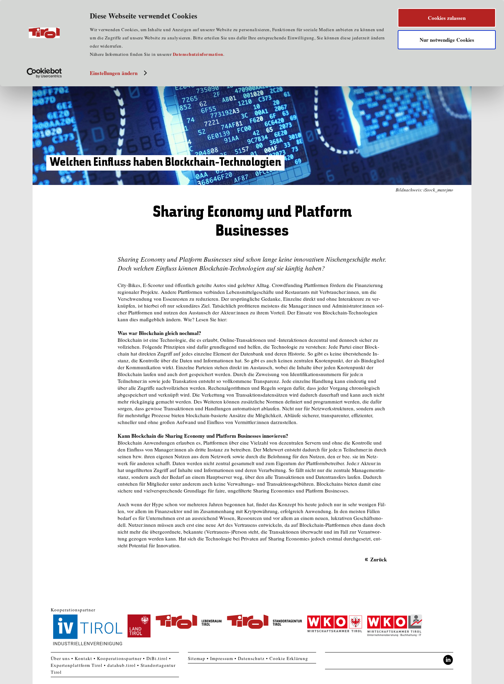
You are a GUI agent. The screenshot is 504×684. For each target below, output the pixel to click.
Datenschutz (251, 658)
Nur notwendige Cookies (447, 39)
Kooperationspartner (119, 658)
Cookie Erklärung (288, 658)
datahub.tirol (121, 665)
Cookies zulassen (447, 18)
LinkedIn (448, 660)
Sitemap (196, 658)
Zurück (378, 559)
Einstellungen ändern (113, 73)
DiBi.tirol (157, 658)
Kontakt (83, 658)
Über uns (60, 658)
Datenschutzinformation (198, 54)
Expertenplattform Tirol (77, 665)
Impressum (221, 658)
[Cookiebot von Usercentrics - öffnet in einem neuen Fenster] (44, 73)
